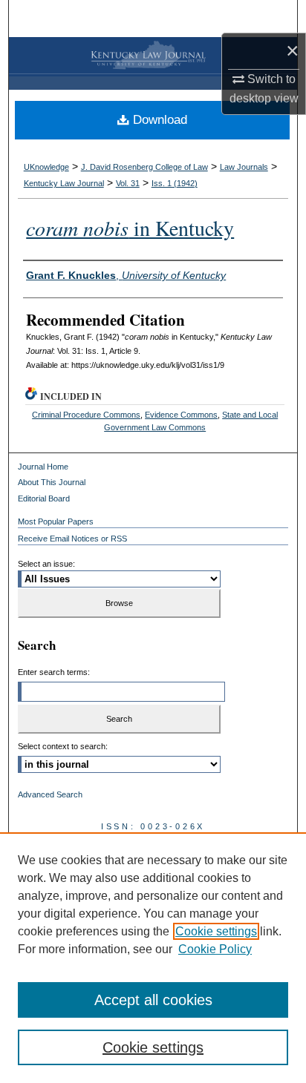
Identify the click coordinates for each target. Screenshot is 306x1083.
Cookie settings (216, 931)
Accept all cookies (153, 1000)
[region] (153, 957)
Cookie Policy (215, 949)
